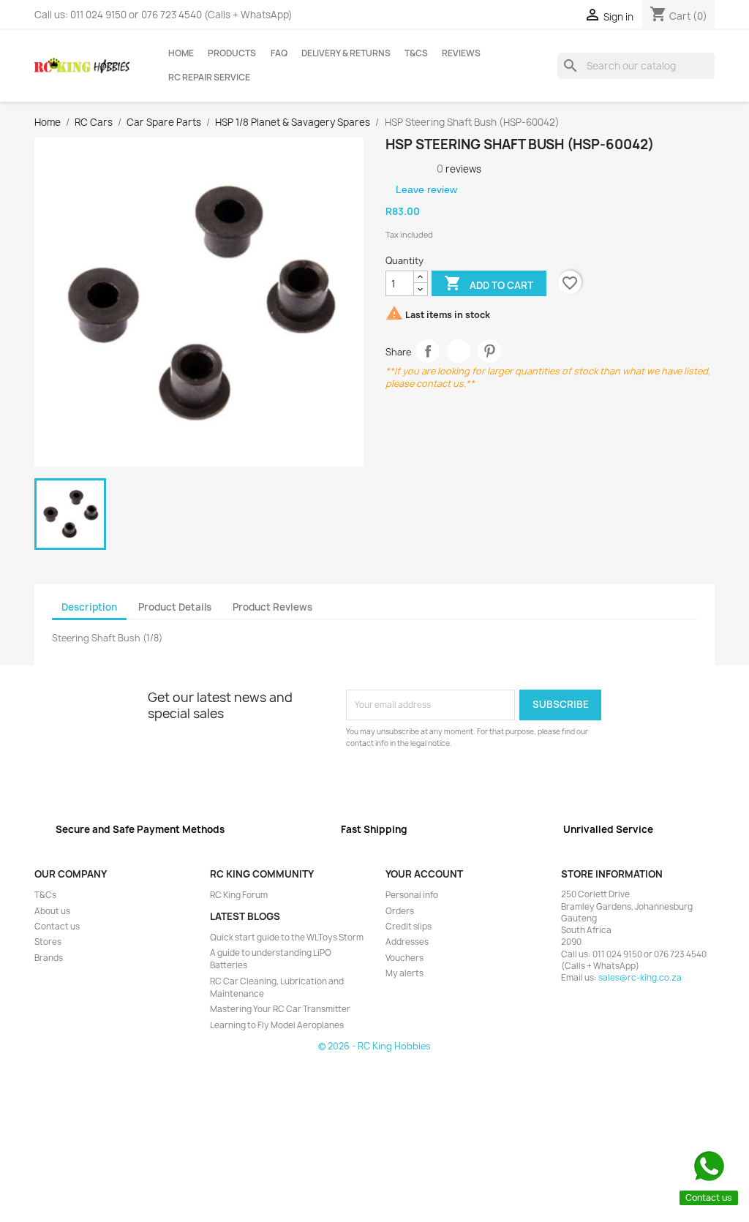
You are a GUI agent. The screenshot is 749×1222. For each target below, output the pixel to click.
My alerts (404, 973)
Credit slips (408, 926)
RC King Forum (239, 895)
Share (428, 351)
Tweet (459, 351)
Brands (48, 958)
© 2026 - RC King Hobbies (374, 1046)
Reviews (461, 53)
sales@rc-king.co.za (640, 978)
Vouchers (404, 958)
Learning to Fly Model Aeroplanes (277, 1025)
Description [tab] (89, 607)
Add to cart (488, 283)
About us (52, 911)
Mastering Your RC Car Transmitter (280, 1009)
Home (181, 53)
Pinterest (490, 351)
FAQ (279, 53)
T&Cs (416, 53)
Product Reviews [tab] (272, 607)
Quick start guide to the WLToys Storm (287, 937)
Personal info (411, 895)
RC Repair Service (209, 77)
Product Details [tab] (174, 607)
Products (232, 53)
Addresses (407, 942)
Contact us (57, 926)
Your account (424, 873)
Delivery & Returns (346, 53)
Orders (399, 911)
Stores (47, 942)
